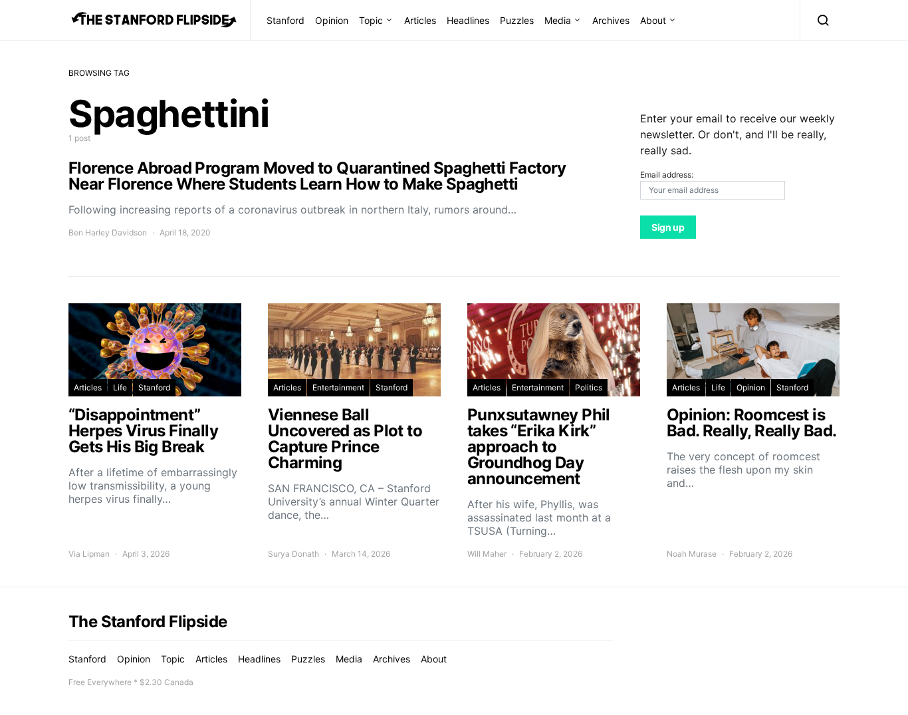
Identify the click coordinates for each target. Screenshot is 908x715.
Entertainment (338, 387)
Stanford (285, 20)
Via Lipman (89, 554)
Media (557, 20)
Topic (371, 20)
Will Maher (487, 554)
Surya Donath (293, 554)
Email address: (666, 175)
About (653, 20)
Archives (610, 20)
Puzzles (517, 20)
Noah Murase (692, 554)
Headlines (468, 20)
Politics (588, 387)
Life (120, 387)
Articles (420, 20)
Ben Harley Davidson (107, 232)
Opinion (331, 20)
